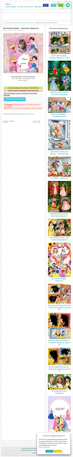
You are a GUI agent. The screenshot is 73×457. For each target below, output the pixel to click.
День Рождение (18, 114)
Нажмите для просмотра (14, 99)
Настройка (57, 451)
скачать (32, 114)
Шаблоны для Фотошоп (10, 30)
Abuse (33, 453)
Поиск (45, 5)
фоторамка (11, 114)
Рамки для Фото (21, 30)
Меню (53, 5)
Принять (49, 451)
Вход (60, 5)
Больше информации (44, 447)
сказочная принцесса (25, 114)
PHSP (8, 114)
